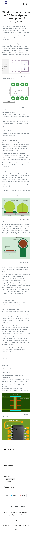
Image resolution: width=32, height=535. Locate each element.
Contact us (13, 512)
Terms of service (21, 515)
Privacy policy (9, 515)
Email (5, 459)
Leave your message (8, 465)
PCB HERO (10, 525)
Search (6, 512)
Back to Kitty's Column (17, 506)
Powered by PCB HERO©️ (22, 525)
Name (5, 453)
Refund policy (23, 512)
